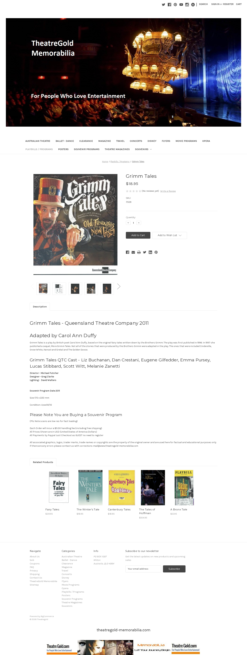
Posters (63, 149)
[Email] (133, 252)
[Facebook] (169, 4)
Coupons (35, 563)
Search (203, 4)
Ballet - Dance (65, 140)
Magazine (104, 140)
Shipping (34, 574)
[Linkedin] (150, 252)
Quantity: (131, 217)
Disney (152, 140)
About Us (35, 556)
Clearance (86, 140)
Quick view (59, 484)
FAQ (32, 567)
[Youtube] (181, 4)
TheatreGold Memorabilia (43, 581)
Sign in (215, 4)
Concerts (136, 140)
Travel (120, 140)
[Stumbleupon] (193, 4)
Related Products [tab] (43, 462)
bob (32, 560)
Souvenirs (141, 149)
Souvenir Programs (86, 149)
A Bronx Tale (178, 509)
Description (40, 306)
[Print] (139, 252)
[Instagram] (187, 4)
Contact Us (36, 577)
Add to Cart (59, 490)
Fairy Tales (52, 509)
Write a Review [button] (168, 191)
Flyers (166, 140)
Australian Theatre (37, 140)
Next (118, 286)
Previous (32, 286)
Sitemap (34, 584)
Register (228, 4)
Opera (206, 140)
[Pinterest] (175, 4)
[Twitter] (163, 4)
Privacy (34, 570)
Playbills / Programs (39, 149)
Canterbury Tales (119, 509)
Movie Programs (186, 140)
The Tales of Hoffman (147, 511)
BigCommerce (47, 616)
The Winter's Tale (88, 509)
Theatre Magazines (117, 149)
